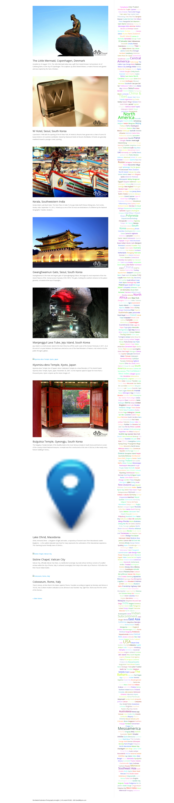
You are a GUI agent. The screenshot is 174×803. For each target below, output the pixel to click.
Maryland (131, 465)
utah (139, 586)
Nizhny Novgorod (133, 179)
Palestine (126, 422)
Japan (120, 287)
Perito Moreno (134, 155)
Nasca (137, 473)
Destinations (117, 5)
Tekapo (122, 223)
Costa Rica (129, 51)
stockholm (128, 83)
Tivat (123, 275)
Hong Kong (124, 751)
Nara (139, 417)
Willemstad (122, 790)
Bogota (135, 778)
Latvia (120, 191)
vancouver (132, 511)
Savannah (136, 650)
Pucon (125, 165)
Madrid (133, 504)
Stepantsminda (123, 634)
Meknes (126, 511)
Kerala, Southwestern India (49, 201)
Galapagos (134, 356)
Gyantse (137, 189)
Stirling (133, 482)
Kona (125, 581)
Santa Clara (136, 133)
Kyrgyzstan (122, 664)
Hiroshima (126, 376)
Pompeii (129, 463)
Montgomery (123, 330)
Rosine (133, 334)
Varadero (128, 257)
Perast (120, 555)
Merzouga (136, 285)
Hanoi (126, 468)
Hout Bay (127, 475)
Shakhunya (121, 250)
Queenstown (137, 56)
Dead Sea (131, 685)
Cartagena (128, 162)
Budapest (136, 432)
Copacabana (122, 470)
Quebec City (122, 645)
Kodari (131, 677)
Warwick (136, 477)
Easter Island (122, 238)
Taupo (122, 318)
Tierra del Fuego (134, 12)
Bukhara (138, 64)
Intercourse (123, 550)
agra (130, 303)
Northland (138, 265)
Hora (138, 97)
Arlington (122, 107)
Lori (125, 388)
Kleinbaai (122, 632)
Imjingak (122, 724)
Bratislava (137, 521)
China (128, 267)
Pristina (133, 687)
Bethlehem (129, 650)
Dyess (139, 69)
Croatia (123, 576)
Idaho (120, 586)
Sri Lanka (122, 280)
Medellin (138, 131)
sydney (133, 203)
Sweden (120, 160)
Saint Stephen (130, 74)
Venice (127, 448)
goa (132, 310)
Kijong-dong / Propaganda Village (129, 444)
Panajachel (126, 21)
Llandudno (137, 519)
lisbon (137, 48)
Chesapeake (123, 221)
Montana (125, 528)
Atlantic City (130, 48)
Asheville (136, 569)
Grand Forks (127, 704)
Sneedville (124, 44)
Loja (139, 381)
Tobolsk (122, 71)
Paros (135, 629)
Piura (126, 400)
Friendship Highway (129, 586)
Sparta (132, 160)
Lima (138, 172)
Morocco (135, 765)
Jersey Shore (136, 191)
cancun (125, 702)
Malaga (131, 332)
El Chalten (137, 393)
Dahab (139, 315)
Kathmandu (129, 499)
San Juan (134, 439)
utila (119, 576)
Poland (121, 285)
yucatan (130, 669)
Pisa (132, 579)
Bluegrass (131, 123)
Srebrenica (122, 236)
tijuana (129, 388)
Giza (120, 150)
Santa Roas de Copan (125, 56)
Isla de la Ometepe (126, 29)
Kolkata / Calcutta (123, 495)
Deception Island (130, 453)
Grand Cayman (129, 196)
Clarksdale (137, 379)
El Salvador (123, 41)
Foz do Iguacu (135, 167)
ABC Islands (122, 655)
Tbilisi (131, 395)
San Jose (131, 675)
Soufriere (138, 721)
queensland (136, 303)
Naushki (130, 138)
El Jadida (126, 145)
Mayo (124, 383)
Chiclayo (128, 536)
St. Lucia (138, 157)
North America (126, 115)
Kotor (133, 64)
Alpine (125, 282)
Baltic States (123, 194)
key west (137, 148)
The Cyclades (135, 739)
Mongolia (137, 579)
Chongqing (130, 253)
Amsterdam (130, 46)
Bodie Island (134, 774)
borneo (135, 223)
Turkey (136, 270)
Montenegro (127, 629)
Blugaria (137, 174)
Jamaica (124, 150)
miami (119, 94)
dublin (133, 415)
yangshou (133, 145)
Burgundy (128, 632)
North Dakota (130, 611)
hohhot (120, 629)
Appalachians (122, 273)
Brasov (132, 422)
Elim (119, 574)
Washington (135, 126)
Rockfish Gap (123, 434)
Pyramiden (123, 734)
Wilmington (126, 393)
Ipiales (123, 177)
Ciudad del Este (128, 19)
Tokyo (121, 446)
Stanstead (127, 310)
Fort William (137, 19)
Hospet (130, 608)
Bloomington (122, 781)
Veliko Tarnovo (136, 300)
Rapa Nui (138, 160)
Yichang (127, 184)
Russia (121, 162)
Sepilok (133, 14)
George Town (136, 39)
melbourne (122, 135)
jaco (119, 262)
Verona (137, 611)
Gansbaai (121, 652)
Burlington (135, 211)
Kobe (139, 552)
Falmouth (129, 354)
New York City (128, 278)
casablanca (132, 400)
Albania (120, 761)
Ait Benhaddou (125, 290)
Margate (120, 121)
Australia (137, 248)
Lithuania (122, 133)
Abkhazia (121, 448)
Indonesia (136, 53)
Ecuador (134, 245)
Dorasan (122, 255)
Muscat (136, 451)
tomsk (121, 99)
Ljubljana (132, 526)
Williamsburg (123, 203)
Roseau (127, 657)
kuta (129, 203)
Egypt (120, 181)
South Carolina (133, 417)
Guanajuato (137, 273)
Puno (125, 410)
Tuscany (122, 361)
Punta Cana (129, 778)
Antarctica (121, 346)
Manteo (135, 514)
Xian (139, 637)
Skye (121, 704)
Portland (128, 724)
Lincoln (129, 781)
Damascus (129, 24)
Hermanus (129, 368)
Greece (121, 453)
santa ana (136, 682)
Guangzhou (132, 441)
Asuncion (122, 74)
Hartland (122, 53)
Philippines (136, 744)
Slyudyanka (137, 758)
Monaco (137, 194)
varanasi (121, 83)
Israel (137, 482)
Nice (135, 637)
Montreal (127, 157)
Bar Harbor (122, 398)
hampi (119, 295)
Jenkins (121, 540)
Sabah (121, 685)
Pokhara (122, 126)
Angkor (126, 652)
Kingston (121, 400)
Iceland (121, 608)
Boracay (135, 436)
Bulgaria (129, 458)
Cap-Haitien (128, 756)
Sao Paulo (136, 342)
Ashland (132, 652)
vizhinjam (121, 403)
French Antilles (128, 121)
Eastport (130, 273)
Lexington (126, 507)
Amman (126, 429)
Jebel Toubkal (136, 667)
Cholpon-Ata (124, 662)
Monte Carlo (130, 243)
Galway (122, 625)
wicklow (120, 560)
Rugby (138, 504)
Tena (139, 287)
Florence (131, 528)
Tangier (137, 339)
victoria (133, 753)
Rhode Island (136, 531)
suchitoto (131, 386)
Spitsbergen (126, 167)
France (137, 137)
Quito (121, 562)
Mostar (134, 712)
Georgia (137, 622)
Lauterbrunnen (123, 552)
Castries (134, 36)
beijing (138, 123)
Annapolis (138, 699)
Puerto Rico (129, 270)
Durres (139, 487)
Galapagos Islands (127, 109)
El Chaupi (125, 366)
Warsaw (123, 774)
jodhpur (120, 422)
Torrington (121, 337)
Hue (130, 191)
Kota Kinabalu (123, 12)
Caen (130, 763)
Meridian (132, 206)
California (122, 622)
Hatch (127, 275)
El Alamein (137, 581)
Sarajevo (138, 17)
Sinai (128, 773)
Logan (124, 391)
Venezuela (137, 184)
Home (135, 5)
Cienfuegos (129, 81)
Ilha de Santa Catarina (133, 524)
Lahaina (124, 637)
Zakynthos (130, 622)
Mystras (122, 308)
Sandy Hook (129, 699)
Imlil (118, 533)
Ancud (126, 519)
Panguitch (135, 550)
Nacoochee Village (134, 165)
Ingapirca (129, 211)
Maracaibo (135, 327)
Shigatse (137, 310)
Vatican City (132, 172)
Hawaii (133, 314)
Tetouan (128, 356)
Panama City (122, 788)
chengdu (122, 140)
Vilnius (124, 463)
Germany (132, 495)
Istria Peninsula (127, 436)
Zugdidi (138, 645)
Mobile (127, 308)
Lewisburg (129, 53)
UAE (119, 152)
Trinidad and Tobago (134, 143)
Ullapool (123, 502)
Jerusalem (136, 135)
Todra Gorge (134, 62)
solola (138, 398)
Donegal (136, 51)
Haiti (139, 617)
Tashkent (122, 766)
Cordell (132, 672)
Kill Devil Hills (136, 540)
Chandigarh (121, 749)
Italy (139, 275)
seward (135, 548)
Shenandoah (127, 420)
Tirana (133, 408)
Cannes (128, 509)
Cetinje (128, 504)
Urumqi (136, 308)
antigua (133, 475)
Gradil (131, 285)
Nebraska (137, 253)
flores (120, 393)
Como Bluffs (129, 477)
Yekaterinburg (122, 143)
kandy (120, 102)
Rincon (124, 758)
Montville (132, 468)
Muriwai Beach (129, 625)
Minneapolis (123, 179)
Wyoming (122, 473)
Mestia (131, 521)
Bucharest (121, 31)
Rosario (127, 766)
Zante (138, 400)
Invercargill (135, 140)
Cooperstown (123, 138)
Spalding (121, 545)
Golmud (123, 320)
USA (127, 641)
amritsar (133, 26)
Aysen (136, 694)
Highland (136, 361)
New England (128, 187)
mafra (120, 463)
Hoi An (128, 753)
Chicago (121, 480)
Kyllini (128, 482)
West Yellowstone (134, 41)
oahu (128, 126)
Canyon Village (127, 102)
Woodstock (137, 201)
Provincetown (123, 170)
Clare (134, 516)
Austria (138, 9)
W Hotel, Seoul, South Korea (49, 131)
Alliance (136, 716)
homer (134, 458)
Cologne (132, 374)
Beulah (119, 436)
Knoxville (138, 118)
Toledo (120, 383)
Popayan (121, 241)
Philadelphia (137, 395)
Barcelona (129, 598)
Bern (136, 290)
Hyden (132, 555)
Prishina (136, 88)
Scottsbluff (126, 761)
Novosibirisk (121, 753)
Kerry (132, 732)
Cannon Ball (127, 540)
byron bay (120, 490)
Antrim (127, 490)
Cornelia (126, 395)
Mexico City (122, 67)
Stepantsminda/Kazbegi (129, 218)
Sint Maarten (133, 533)
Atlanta (130, 255)
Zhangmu (121, 300)
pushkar (126, 424)
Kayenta (120, 680)
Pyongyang (137, 91)
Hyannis (138, 238)
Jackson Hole (124, 155)
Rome (139, 629)
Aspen (126, 285)
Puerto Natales (136, 761)
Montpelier (121, 591)
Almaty (127, 543)
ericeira (120, 412)
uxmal (129, 614)
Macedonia (122, 504)
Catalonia (136, 659)
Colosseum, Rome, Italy (47, 582)
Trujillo (128, 9)
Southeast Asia (127, 768)
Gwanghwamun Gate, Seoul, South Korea (57, 272)
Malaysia (121, 600)
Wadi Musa (126, 739)
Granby (130, 262)
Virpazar (120, 19)
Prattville (137, 391)
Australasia (125, 711)
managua (132, 351)
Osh (127, 645)
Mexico (120, 579)
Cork (121, 420)
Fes (120, 354)
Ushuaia (138, 470)
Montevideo (123, 697)
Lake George (132, 552)
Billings (120, 521)
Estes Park (121, 351)
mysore (138, 492)
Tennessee (124, 533)
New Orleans (130, 470)
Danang (135, 598)
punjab (126, 783)
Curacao (128, 381)
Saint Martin (129, 76)
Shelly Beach (135, 71)
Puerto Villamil (123, 305)
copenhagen (134, 322)
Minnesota (131, 737)
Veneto (136, 677)
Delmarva (136, 790)
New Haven (133, 490)
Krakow (120, 687)
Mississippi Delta (123, 26)
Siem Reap (128, 749)
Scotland (137, 250)
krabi (125, 647)
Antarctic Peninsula (131, 177)
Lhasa (123, 233)
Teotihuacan (136, 162)
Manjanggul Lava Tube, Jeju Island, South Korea (61, 342)
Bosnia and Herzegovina (132, 208)
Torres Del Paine (132, 502)
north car (123, 669)
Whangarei (121, 184)
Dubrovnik (126, 148)
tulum (130, 550)
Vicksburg (137, 647)
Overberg (130, 221)
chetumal (121, 732)
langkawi (131, 379)
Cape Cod (129, 591)
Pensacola (126, 555)
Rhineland (121, 245)
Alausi (139, 788)
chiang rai (137, 24)
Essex (119, 243)
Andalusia (135, 632)
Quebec (121, 499)
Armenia (122, 543)
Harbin (125, 123)
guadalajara (129, 569)
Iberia (127, 402)
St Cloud (138, 206)
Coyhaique (135, 358)
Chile (131, 325)
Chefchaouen (130, 473)
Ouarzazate (128, 487)
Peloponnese (123, 492)
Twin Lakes (123, 14)
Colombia (121, 260)
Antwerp (130, 295)
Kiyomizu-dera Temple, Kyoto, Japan (54, 365)
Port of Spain (128, 744)
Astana (128, 337)
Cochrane (136, 763)
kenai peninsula (133, 697)
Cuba (125, 714)
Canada (129, 320)
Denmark (136, 354)
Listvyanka (126, 287)
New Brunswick (135, 241)
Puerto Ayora (122, 531)
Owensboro (122, 46)
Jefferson (124, 574)
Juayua (121, 268)
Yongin (137, 465)
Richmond (137, 692)
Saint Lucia (124, 262)
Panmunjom (123, 465)
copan (139, 182)
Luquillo (120, 278)
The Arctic (137, 507)
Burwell (119, 91)
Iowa (129, 174)
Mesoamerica (129, 728)
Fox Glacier (135, 536)
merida (125, 620)
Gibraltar (120, 395)
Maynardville (131, 776)
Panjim (138, 453)
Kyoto (130, 771)
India (125, 603)
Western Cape (123, 189)
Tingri (139, 490)
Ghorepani (136, 741)
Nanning (120, 145)
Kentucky (136, 499)
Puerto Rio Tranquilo (124, 69)
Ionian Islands (122, 174)
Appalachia (137, 576)
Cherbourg (129, 361)
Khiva (131, 432)
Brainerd (136, 584)
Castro (131, 248)
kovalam (131, 581)
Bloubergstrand (136, 680)
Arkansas (138, 528)
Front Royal (121, 315)
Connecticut (135, 257)
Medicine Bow (135, 538)
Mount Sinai (135, 643)
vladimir (129, 128)
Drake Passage (124, 526)
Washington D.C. (130, 231)
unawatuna (135, 704)
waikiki (122, 270)
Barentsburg (130, 229)
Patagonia (136, 606)
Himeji (129, 593)
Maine (122, 356)
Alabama (132, 645)
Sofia (122, 519)
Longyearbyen (136, 786)
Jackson (119, 702)
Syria (125, 737)
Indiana (137, 685)
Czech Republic (135, 655)
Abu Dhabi (131, 363)
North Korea (135, 446)
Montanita (130, 758)
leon (133, 485)
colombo (132, 596)
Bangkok (128, 71)
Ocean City (126, 680)
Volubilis (138, 714)
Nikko (134, 756)
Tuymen (136, 104)
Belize (122, 76)
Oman (132, 403)
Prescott (129, 514)
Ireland (137, 689)
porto (120, 21)
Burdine (120, 429)
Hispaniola (123, 497)
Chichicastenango (135, 429)
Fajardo (121, 363)
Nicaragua (128, 659)
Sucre (126, 545)
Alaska (124, 295)
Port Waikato (130, 250)
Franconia (137, 608)
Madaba (121, 567)
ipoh (130, 152)
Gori (120, 593)
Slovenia (135, 424)
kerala (129, 531)
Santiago (121, 187)
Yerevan (120, 714)
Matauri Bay (135, 746)
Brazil (127, 315)
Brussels (135, 601)
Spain (130, 734)
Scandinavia (124, 325)
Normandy (124, 152)
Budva (137, 410)
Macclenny (137, 278)
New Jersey (131, 150)
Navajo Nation (135, 543)
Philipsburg (121, 516)
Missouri (136, 81)
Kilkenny (137, 567)
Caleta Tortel (137, 749)
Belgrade (121, 783)
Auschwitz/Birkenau (124, 456)
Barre (119, 275)
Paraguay (130, 790)
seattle (123, 354)
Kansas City (131, 574)
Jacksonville (136, 312)
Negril (127, 351)
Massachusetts (133, 662)
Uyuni (132, 507)
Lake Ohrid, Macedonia (46, 537)
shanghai (137, 480)
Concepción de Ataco (126, 682)
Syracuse (121, 439)
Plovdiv (131, 639)
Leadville (137, 427)
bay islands (134, 709)
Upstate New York (134, 434)
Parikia (137, 625)
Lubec (130, 312)
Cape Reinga (126, 64)
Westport (138, 243)
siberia (125, 441)
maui (131, 448)
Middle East (124, 672)
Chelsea (130, 91)
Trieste (122, 257)
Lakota (122, 51)
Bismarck (138, 555)
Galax (123, 381)
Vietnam (131, 492)
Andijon (120, 647)
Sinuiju (126, 608)
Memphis (122, 650)
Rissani (120, 165)
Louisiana (128, 245)
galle (131, 606)
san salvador (136, 260)
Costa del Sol (131, 557)
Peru (128, 655)
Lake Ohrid (127, 687)
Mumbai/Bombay (125, 358)
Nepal (137, 497)
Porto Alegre (131, 398)
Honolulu (121, 692)
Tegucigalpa (128, 327)
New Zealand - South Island (130, 34)
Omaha (130, 44)
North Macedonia (125, 746)
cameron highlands (131, 233)
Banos (139, 152)
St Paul (139, 495)
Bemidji (121, 744)
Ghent (136, 79)
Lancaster (129, 236)
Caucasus (128, 292)
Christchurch (129, 201)
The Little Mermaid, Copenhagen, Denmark (59, 60)
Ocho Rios (122, 509)
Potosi (135, 44)
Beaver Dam (132, 97)
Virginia (129, 706)
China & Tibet (130, 95)
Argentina (128, 99)
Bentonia (124, 417)
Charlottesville (124, 763)
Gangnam (125, 332)
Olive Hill (131, 519)
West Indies (131, 788)
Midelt (126, 596)
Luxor (128, 59)
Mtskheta (131, 189)
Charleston (122, 128)
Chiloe (132, 308)
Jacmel (131, 104)
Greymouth (121, 699)
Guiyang (126, 339)
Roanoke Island (125, 226)
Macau (121, 342)
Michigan (121, 208)
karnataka (127, 39)
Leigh (120, 167)
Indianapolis (131, 238)
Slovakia (137, 405)
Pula (139, 436)
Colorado (131, 637)
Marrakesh (122, 482)
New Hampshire (133, 589)
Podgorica (132, 783)
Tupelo (137, 107)
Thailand (128, 461)
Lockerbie (127, 415)
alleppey (130, 716)
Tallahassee (124, 86)
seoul (131, 88)
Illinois (126, 721)
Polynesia (132, 215)
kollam (123, 243)
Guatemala (123, 312)
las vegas (125, 191)
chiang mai (121, 524)
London (127, 480)
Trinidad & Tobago (125, 408)
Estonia (124, 593)
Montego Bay (131, 282)
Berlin (126, 771)
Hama (122, 659)
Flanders (129, 140)
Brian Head (136, 771)
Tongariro (130, 647)
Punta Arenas (128, 342)
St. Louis (131, 366)
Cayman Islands (123, 606)
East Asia (134, 619)
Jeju (138, 712)
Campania (138, 702)
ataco (125, 685)
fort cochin (136, 461)
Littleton (125, 88)
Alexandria (127, 446)
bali (134, 591)
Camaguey (131, 199)
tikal (124, 349)
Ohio (126, 363)
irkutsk (125, 33)
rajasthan (122, 431)
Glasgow (137, 386)
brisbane (120, 487)
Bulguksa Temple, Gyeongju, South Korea (58, 441)
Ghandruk (127, 300)
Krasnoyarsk (122, 614)
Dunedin (135, 388)
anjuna (131, 305)
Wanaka (122, 569)
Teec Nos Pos (130, 17)
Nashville (133, 131)
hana (135, 86)
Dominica (137, 603)
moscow (122, 611)
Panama (127, 572)
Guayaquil (127, 318)
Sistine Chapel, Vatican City (49, 559)
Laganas (122, 657)
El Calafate (133, 275)
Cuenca (138, 351)
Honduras (121, 9)
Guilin (132, 148)
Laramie (121, 196)
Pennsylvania (122, 379)
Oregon (127, 241)
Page (125, 412)
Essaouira (126, 160)
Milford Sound (135, 292)
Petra (119, 381)
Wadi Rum (130, 497)
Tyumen (133, 9)
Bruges (120, 620)
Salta (136, 422)
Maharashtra (134, 376)
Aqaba (137, 74)
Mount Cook (135, 318)
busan (133, 290)
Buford (121, 572)
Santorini (122, 211)
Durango (124, 667)
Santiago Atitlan (131, 67)
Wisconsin (130, 383)
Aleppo (138, 574)
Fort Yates (135, 420)
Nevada (134, 69)
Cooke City (131, 714)
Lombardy (125, 94)
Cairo (121, 511)
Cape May (131, 330)
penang (133, 31)
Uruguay (127, 732)
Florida (126, 521)
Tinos (132, 480)
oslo (121, 643)
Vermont (137, 255)
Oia (131, 424)
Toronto (135, 381)
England (136, 627)
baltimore (133, 182)
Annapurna (123, 627)
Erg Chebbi (135, 99)
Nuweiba (127, 439)
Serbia (139, 67)
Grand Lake (130, 405)
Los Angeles (136, 349)
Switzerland (135, 724)
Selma (124, 265)
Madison (136, 669)
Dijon (134, 346)
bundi (133, 509)
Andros (138, 26)
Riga (121, 677)
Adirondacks (129, 692)
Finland (130, 627)
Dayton (122, 344)
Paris (121, 410)
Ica (133, 593)
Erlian (132, 572)
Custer (138, 776)
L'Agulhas (120, 581)
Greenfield (135, 706)
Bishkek (132, 157)
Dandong (130, 576)
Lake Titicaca (128, 584)
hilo (127, 431)
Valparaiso (130, 694)
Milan (134, 128)
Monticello (130, 391)
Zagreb (120, 557)
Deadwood (124, 589)
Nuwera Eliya (125, 709)
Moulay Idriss (129, 567)
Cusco (138, 150)
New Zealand (124, 484)
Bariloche (131, 194)
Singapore (131, 721)
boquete (126, 182)
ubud (131, 548)
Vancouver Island (124, 538)
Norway (120, 475)
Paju (128, 14)
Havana (138, 31)
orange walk (123, 741)
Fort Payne (137, 675)
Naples (138, 557)
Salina (124, 48)
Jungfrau (136, 268)
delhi (129, 298)
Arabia (127, 31)
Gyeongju (127, 579)
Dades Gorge (127, 786)
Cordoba (138, 652)
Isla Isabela (128, 260)
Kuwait (122, 248)
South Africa (131, 280)
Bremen (130, 741)
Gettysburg (137, 121)
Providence (131, 410)
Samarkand (128, 346)
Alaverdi (137, 485)
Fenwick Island (128, 560)
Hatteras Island (130, 107)
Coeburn (137, 572)
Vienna (138, 687)
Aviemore (128, 133)
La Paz (134, 152)
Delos (137, 344)
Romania (121, 292)
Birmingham (135, 564)
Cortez (138, 441)
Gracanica (136, 236)
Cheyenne (129, 601)
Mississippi (137, 463)
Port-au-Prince (129, 427)
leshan (131, 339)
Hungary (121, 213)
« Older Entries (37, 598)
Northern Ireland (124, 690)
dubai (138, 407)
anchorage (129, 451)
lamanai (122, 706)
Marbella (137, 732)
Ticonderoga (132, 545)
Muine (132, 690)
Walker (134, 487)
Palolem (137, 332)
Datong (137, 509)
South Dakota (123, 303)
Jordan (121, 584)
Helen (125, 557)
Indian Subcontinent (129, 614)
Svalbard (137, 639)
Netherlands (122, 253)
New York (135, 298)
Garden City (136, 781)
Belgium (120, 123)
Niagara (131, 603)
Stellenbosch (123, 776)
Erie (132, 184)
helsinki (125, 91)
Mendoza (120, 388)
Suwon (136, 29)
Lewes (138, 231)
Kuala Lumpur (133, 751)
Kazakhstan (121, 59)
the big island (125, 334)
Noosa (122, 778)
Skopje (135, 109)
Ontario (123, 694)
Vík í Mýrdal (129, 223)
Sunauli (137, 468)
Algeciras (126, 677)
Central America (129, 59)
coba (126, 248)
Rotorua (138, 591)
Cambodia (123, 716)
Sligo (132, 393)
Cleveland (131, 702)
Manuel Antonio (130, 719)
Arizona (122, 719)
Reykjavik (137, 305)
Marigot (121, 310)
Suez (137, 334)
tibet (136, 46)
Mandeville (127, 562)
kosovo (121, 639)
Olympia (135, 102)
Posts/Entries (127, 5)
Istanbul (130, 135)
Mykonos (120, 157)
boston (120, 507)
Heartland (129, 516)
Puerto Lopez (128, 79)
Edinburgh (125, 131)
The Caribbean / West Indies (130, 372)
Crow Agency (135, 657)
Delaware (134, 287)
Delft (138, 282)
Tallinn (130, 86)
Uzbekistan (137, 560)
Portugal (137, 186)
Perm (133, 174)
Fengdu (121, 468)
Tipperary (137, 221)
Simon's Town (130, 344)
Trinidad (127, 564)
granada (129, 349)
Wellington (130, 412)
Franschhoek (130, 664)
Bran (126, 255)
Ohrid (120, 34)
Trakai (130, 667)
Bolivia (131, 634)
